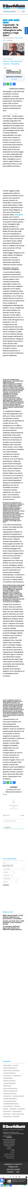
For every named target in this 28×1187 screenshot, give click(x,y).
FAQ (17, 1172)
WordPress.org (10, 1158)
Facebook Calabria (9, 1142)
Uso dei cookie (13, 1169)
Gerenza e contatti (13, 1164)
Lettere (17, 1106)
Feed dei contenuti (9, 1154)
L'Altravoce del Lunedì (9, 1093)
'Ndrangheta (15, 64)
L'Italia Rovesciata (18, 1096)
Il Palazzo (7, 1085)
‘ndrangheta (18, 214)
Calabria (5, 20)
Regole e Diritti (16, 1111)
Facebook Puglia (9, 1145)
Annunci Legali (7, 1065)
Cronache (7, 1075)
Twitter (9, 1147)
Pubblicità (13, 1167)
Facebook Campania (9, 1144)
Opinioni (21, 1108)
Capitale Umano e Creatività (11, 1070)
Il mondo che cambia (9, 1083)
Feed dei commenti (9, 1156)
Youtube (9, 1148)
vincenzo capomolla (10, 61)
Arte (15, 1065)
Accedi (22, 815)
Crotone (11, 20)
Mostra (14, 79)
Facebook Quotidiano (9, 1139)
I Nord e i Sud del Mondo (10, 1088)
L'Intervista (16, 20)
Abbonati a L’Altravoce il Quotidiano (13, 1129)
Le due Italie (7, 1106)
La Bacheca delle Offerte (9, 1098)
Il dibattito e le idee (9, 1080)
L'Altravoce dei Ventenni (10, 1091)
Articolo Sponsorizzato (10, 1068)
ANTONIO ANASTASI (8, 38)
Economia (17, 1075)
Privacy (10, 1172)
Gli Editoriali (7, 1078)
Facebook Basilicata (9, 1141)
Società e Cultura (18, 1114)
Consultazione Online (9, 1073)
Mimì (5, 1108)
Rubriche (6, 1114)
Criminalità (5, 22)
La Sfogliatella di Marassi (10, 1103)
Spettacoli (7, 1116)
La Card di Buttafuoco (9, 1101)
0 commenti (9, 40)
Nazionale (13, 1108)
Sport (16, 1116)
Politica (7, 1111)
